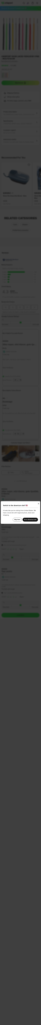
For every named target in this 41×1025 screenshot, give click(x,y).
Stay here (17, 519)
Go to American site (30, 519)
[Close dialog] (38, 503)
